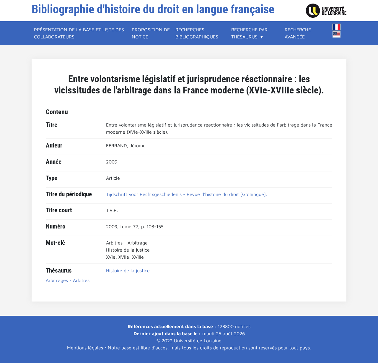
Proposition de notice (151, 33)
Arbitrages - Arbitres (67, 280)
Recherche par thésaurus (249, 33)
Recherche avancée (298, 33)
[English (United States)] (337, 34)
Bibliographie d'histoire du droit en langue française (153, 9)
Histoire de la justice (128, 270)
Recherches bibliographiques (196, 33)
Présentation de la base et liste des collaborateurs (79, 33)
